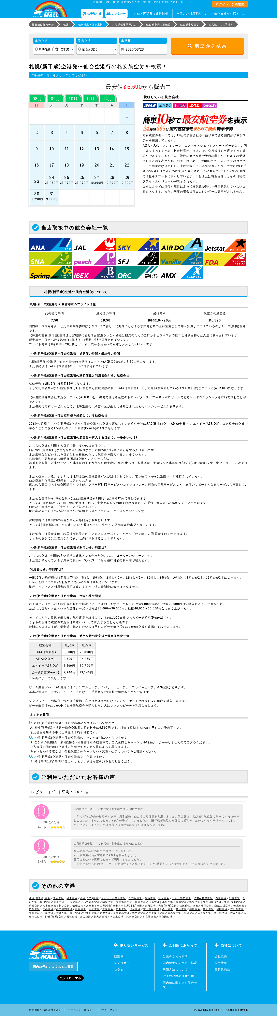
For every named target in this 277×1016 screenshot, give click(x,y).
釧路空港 (150, 898)
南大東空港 (116, 916)
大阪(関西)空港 (189, 905)
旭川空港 (72, 898)
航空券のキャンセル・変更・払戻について (100, 751)
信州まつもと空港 (83, 905)
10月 (73, 98)
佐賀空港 (105, 912)
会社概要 (221, 956)
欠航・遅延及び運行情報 (151, 13)
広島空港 (34, 909)
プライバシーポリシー (81, 1009)
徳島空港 (194, 909)
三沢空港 (72, 901)
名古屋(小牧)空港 (131, 905)
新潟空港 (64, 905)
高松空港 (181, 909)
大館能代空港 (124, 901)
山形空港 (154, 901)
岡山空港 (48, 909)
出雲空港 (80, 909)
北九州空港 (90, 912)
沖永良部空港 (157, 912)
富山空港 (181, 901)
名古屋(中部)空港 (107, 905)
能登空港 (194, 901)
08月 (37, 98)
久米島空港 (133, 916)
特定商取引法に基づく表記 (45, 1009)
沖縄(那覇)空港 (54, 916)
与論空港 (189, 912)
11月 (91, 98)
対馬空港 (235, 912)
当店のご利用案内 (189, 13)
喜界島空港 (174, 912)
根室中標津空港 (203, 898)
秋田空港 (45, 901)
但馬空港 (238, 905)
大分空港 (75, 912)
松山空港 (167, 909)
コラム (118, 969)
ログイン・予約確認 (230, 4)
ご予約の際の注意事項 (178, 976)
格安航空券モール (43, 24)
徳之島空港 (139, 912)
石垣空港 (72, 916)
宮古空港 (85, 916)
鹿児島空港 (237, 909)
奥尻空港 (221, 898)
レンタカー (122, 963)
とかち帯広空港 (181, 898)
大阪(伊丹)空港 (167, 905)
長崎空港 (48, 912)
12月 (107, 98)
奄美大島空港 (121, 912)
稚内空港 (163, 898)
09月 (55, 98)
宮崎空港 (61, 912)
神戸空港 (206, 905)
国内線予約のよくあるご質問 (53, 966)
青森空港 (59, 901)
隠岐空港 (135, 909)
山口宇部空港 (64, 909)
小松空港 (167, 901)
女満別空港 (135, 898)
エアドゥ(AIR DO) (104, 362)
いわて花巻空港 (90, 901)
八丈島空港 (49, 905)
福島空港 (107, 901)
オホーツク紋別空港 (113, 898)
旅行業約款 (222, 969)
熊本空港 (34, 912)
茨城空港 (34, 905)
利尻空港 (234, 898)
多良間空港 (149, 916)
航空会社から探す (226, 13)
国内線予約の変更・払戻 (180, 963)
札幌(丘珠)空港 (89, 898)
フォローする (72, 978)
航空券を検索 (210, 45)
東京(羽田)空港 (212, 901)
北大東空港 (100, 916)
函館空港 (58, 898)
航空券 (118, 956)
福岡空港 (222, 909)
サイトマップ (109, 1009)
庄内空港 (140, 901)
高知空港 (208, 909)
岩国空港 (107, 909)
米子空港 (94, 909)
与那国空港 (166, 916)
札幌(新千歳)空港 (39, 898)
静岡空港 (150, 905)
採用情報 (221, 963)
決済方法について (175, 969)
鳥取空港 (121, 909)
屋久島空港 (204, 912)
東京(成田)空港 (233, 901)
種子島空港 (220, 912)
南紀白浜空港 (222, 905)
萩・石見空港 (151, 909)
